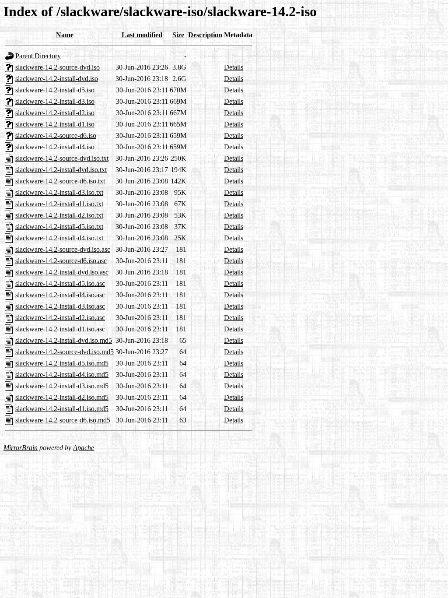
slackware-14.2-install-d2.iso (54, 112)
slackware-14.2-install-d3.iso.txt (59, 192)
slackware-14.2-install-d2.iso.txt (59, 215)
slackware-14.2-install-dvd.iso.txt (61, 169)
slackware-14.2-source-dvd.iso (57, 67)
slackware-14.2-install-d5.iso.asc (60, 283)
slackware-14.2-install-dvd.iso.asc (61, 272)
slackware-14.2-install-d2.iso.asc (60, 317)
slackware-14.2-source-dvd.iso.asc (62, 249)
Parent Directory (38, 56)
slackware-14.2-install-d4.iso (54, 147)
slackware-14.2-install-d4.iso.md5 (61, 374)
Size (178, 35)
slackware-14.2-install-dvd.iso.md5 (63, 340)
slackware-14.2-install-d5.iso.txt (59, 226)
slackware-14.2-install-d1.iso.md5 (61, 408)
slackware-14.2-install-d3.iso (54, 101)
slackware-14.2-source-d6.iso (55, 135)
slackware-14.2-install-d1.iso (54, 124)
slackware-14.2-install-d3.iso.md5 (61, 386)
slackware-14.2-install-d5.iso (54, 90)
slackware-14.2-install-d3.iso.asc (60, 306)
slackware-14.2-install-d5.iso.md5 (61, 363)
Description (205, 35)
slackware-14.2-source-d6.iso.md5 (62, 420)
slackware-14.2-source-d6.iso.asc (61, 260)
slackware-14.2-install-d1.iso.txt (59, 204)
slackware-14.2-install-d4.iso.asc (60, 295)
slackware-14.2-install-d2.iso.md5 (61, 397)
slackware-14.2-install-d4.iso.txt (59, 238)
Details (233, 67)
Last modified (142, 35)
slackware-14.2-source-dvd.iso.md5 (64, 351)
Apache (83, 447)
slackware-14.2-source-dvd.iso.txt (61, 158)
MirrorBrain (21, 447)
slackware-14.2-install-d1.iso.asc (60, 329)
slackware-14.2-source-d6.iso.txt (60, 181)
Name (65, 35)
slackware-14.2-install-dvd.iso (56, 78)
